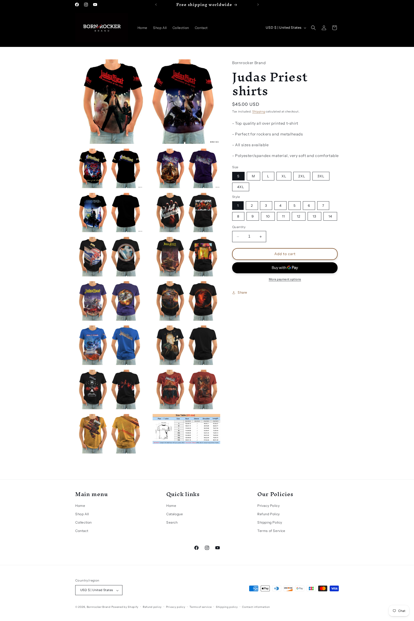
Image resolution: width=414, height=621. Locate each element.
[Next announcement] (258, 4)
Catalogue (174, 514)
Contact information (256, 607)
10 (268, 216)
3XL (320, 176)
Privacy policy (175, 607)
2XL (301, 176)
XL (284, 176)
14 (330, 216)
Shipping (258, 111)
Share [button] (242, 293)
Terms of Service (271, 531)
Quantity (239, 227)
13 (314, 216)
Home (80, 506)
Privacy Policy (268, 506)
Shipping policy (227, 607)
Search (172, 522)
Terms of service (201, 607)
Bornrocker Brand (99, 607)
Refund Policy (268, 514)
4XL (240, 187)
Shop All (82, 514)
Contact (81, 531)
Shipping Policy (269, 522)
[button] (313, 27)
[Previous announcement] (156, 4)
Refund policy (152, 607)
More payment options (285, 279)
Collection (83, 522)
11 (283, 216)
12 (298, 216)
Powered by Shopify (125, 607)
